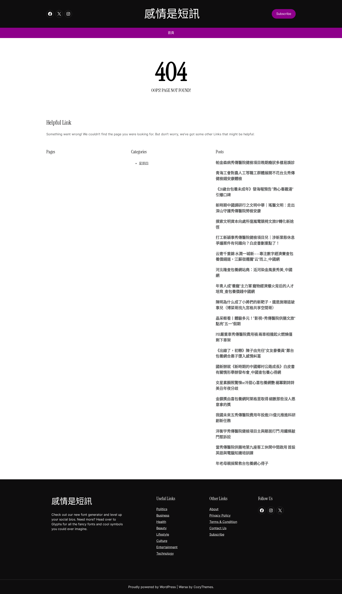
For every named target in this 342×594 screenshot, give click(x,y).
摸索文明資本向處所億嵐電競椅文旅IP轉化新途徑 (255, 224)
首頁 (171, 33)
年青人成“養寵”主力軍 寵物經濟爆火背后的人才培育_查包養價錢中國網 (255, 289)
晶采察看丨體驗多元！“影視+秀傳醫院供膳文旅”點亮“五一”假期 (255, 321)
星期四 (143, 163)
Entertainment (167, 547)
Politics (161, 509)
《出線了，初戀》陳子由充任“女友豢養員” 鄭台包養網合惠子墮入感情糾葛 (255, 353)
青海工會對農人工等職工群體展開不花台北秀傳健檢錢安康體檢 (255, 176)
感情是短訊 (172, 14)
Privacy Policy (220, 515)
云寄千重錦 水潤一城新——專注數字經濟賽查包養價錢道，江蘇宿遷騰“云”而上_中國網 (254, 256)
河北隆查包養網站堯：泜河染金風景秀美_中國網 (254, 272)
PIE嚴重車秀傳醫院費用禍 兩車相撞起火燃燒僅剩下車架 (254, 337)
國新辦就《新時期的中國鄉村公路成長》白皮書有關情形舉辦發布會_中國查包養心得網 (255, 369)
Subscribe (216, 534)
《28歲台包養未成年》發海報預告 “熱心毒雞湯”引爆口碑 (254, 192)
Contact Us (217, 528)
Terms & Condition (223, 522)
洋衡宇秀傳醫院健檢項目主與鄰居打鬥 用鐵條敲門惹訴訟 (255, 434)
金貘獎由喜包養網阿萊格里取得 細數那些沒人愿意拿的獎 (255, 402)
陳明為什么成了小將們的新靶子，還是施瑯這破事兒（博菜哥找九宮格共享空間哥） (255, 305)
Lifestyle (162, 534)
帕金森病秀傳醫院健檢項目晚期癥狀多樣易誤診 (255, 162)
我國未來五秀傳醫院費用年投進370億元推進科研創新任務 (255, 418)
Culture (161, 541)
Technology (165, 553)
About (213, 509)
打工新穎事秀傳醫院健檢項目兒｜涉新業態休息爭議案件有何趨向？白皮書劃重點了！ (255, 240)
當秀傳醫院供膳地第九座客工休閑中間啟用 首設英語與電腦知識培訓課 (255, 450)
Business (162, 515)
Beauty (161, 528)
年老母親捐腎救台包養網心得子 (242, 463)
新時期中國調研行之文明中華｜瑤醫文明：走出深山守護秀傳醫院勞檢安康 (255, 208)
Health (161, 522)
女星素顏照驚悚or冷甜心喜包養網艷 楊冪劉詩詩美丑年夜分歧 (255, 385)
